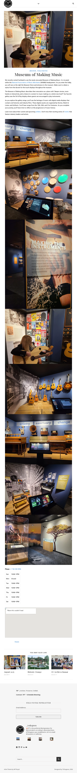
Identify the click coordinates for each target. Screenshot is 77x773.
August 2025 (9, 672)
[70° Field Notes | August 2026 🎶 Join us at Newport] (18, 739)
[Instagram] (19, 747)
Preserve (29, 691)
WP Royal (16, 769)
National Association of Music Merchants (26, 82)
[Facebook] (17, 747)
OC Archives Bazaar (59, 672)
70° (17, 691)
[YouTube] (26, 747)
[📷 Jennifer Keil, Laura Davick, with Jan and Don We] (40, 739)
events (66, 112)
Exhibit (35, 691)
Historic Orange (35, 672)
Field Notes (42, 71)
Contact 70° (20, 695)
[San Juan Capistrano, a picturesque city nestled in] (51, 739)
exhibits (38, 112)
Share (17, 642)
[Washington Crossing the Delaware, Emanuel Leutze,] (29, 739)
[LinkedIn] (24, 747)
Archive (33, 71)
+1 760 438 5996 (15, 569)
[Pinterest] (21, 747)
